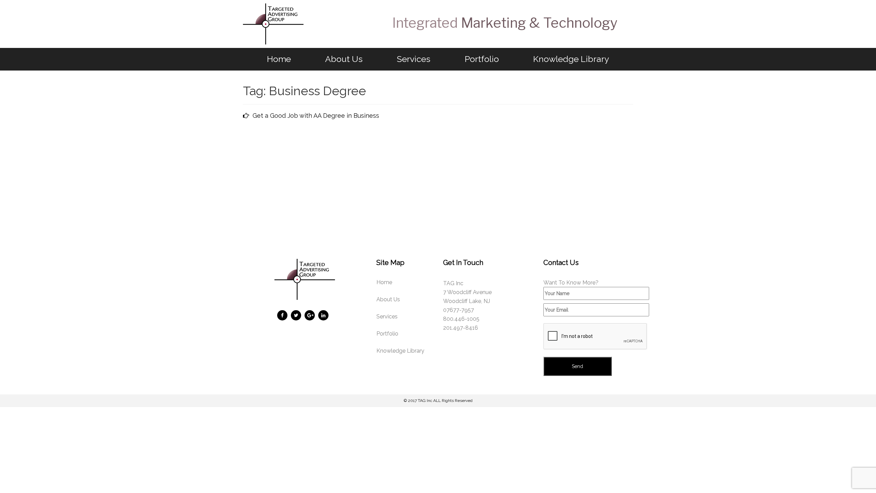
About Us (344, 59)
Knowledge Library (571, 59)
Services (413, 59)
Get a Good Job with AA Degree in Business (316, 115)
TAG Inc (425, 400)
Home (279, 59)
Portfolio (482, 59)
